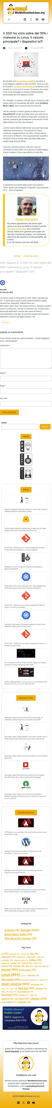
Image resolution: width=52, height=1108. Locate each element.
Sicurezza (9, 994)
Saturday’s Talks (26, 698)
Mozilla (44, 980)
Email (3, 386)
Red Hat (26, 988)
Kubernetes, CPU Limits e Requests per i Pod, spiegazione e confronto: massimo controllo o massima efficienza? (25, 587)
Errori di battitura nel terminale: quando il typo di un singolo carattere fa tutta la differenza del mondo (25, 664)
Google (19, 966)
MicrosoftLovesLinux (30, 980)
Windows (24, 1002)
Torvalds (22, 998)
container (7, 960)
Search (45, 427)
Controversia (21, 960)
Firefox (37, 963)
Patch (13, 988)
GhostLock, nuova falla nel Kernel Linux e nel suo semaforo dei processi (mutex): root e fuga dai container (25, 891)
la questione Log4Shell (26, 81)
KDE (46, 966)
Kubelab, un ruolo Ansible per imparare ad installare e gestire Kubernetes (23, 568)
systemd (7, 999)
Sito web (3, 398)
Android (25, 954)
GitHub (26, 436)
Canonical (8, 956)
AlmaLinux (14, 954)
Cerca (4, 423)
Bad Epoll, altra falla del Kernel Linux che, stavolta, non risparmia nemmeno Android (23, 871)
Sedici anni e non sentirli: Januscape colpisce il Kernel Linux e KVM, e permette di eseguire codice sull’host (26, 910)
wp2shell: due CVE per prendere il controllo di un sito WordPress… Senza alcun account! (23, 852)
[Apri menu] (8, 19)
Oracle (5, 988)
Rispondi (5, 322)
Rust (13, 992)
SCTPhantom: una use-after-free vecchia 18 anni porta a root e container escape (26, 833)
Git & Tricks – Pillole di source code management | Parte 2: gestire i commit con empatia (25, 606)
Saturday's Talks (18, 934)
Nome (3, 373)
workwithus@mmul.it (35, 1086)
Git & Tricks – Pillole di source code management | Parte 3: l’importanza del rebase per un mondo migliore (25, 549)
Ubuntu (38, 998)
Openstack (37, 984)
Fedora (27, 963)
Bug (34, 953)
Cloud (31, 957)
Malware (34, 256)
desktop (5, 963)
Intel (37, 966)
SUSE (33, 995)
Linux (26, 256)
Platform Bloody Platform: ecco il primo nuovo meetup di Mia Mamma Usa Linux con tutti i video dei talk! (26, 683)
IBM (29, 966)
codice (40, 957)
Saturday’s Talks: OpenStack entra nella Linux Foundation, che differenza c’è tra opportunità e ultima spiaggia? (25, 776)
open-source (15, 984)
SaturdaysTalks (25, 992)
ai (4, 953)
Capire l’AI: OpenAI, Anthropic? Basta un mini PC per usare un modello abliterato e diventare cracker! (26, 510)
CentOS (21, 957)
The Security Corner (26, 812)
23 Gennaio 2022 (6, 292)
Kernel (9, 969)
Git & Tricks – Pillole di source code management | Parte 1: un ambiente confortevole (25, 644)
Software (24, 995)
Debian (35, 960)
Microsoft (11, 979)
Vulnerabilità (9, 1002)
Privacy (26, 1089)
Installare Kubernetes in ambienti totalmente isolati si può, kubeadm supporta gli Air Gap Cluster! (25, 625)
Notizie (17, 256)
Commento (5, 345)
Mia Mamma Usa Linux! (17, 229)
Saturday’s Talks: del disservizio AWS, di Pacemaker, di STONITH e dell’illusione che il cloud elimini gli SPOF (24, 719)
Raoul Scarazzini (27, 219)
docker (16, 963)
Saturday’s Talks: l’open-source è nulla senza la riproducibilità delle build (26, 757)
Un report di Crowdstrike (24, 86)
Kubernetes (27, 970)
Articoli (26, 489)
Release (41, 988)
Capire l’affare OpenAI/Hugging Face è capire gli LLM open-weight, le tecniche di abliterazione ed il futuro (25, 529)
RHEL (5, 992)
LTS (23, 975)
